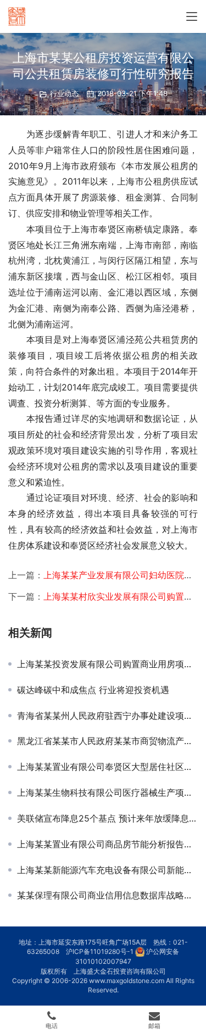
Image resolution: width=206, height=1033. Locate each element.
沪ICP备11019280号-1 (99, 951)
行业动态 (64, 93)
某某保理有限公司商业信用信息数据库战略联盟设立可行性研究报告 (107, 895)
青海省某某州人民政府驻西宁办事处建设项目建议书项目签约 (107, 716)
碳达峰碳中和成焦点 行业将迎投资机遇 (93, 690)
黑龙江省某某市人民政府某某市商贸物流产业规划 (107, 741)
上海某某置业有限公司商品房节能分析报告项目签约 (107, 844)
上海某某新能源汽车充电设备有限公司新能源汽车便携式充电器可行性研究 (107, 870)
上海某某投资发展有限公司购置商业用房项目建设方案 (107, 664)
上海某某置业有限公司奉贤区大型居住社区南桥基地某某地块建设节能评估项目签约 (107, 767)
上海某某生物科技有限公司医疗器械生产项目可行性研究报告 (107, 792)
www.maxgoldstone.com (126, 980)
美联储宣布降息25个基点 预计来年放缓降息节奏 (107, 818)
